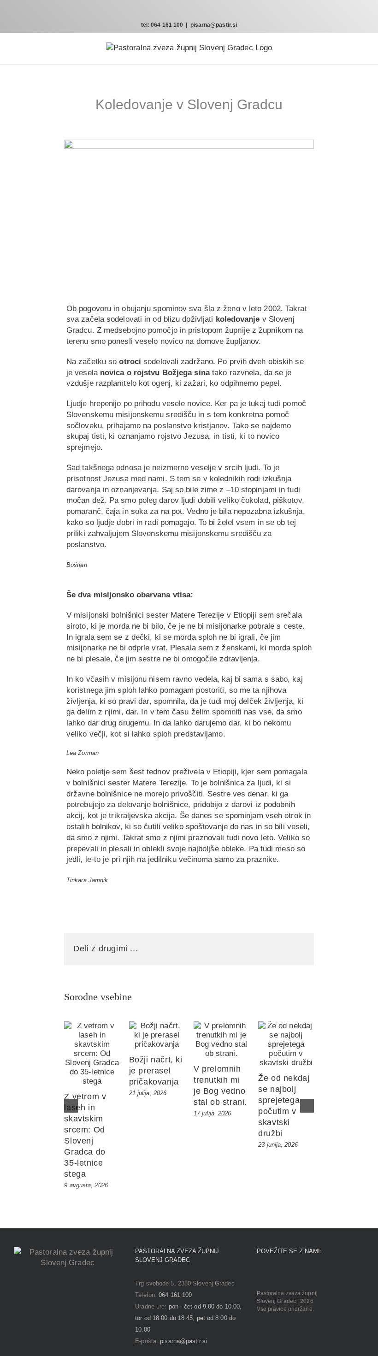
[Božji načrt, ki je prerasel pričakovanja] (156, 1035)
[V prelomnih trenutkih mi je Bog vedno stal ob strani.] (221, 1039)
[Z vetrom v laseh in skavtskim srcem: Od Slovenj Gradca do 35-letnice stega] (91, 1053)
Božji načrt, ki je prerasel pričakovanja (156, 1070)
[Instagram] (272, 1274)
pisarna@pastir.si (213, 25)
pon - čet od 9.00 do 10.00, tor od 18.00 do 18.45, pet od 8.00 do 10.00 (188, 1318)
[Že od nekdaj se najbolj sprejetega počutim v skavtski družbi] (285, 1044)
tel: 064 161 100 (162, 25)
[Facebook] (259, 1274)
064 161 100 (175, 1294)
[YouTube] (285, 1274)
